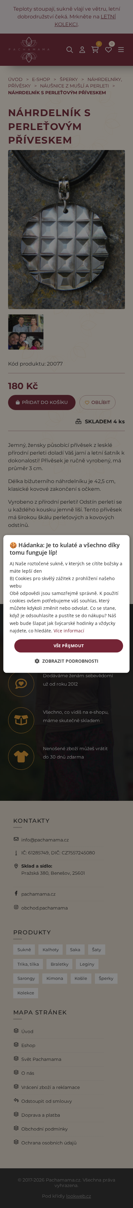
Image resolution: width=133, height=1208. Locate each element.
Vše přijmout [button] (69, 646)
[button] (66, 661)
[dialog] (66, 604)
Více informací (69, 631)
